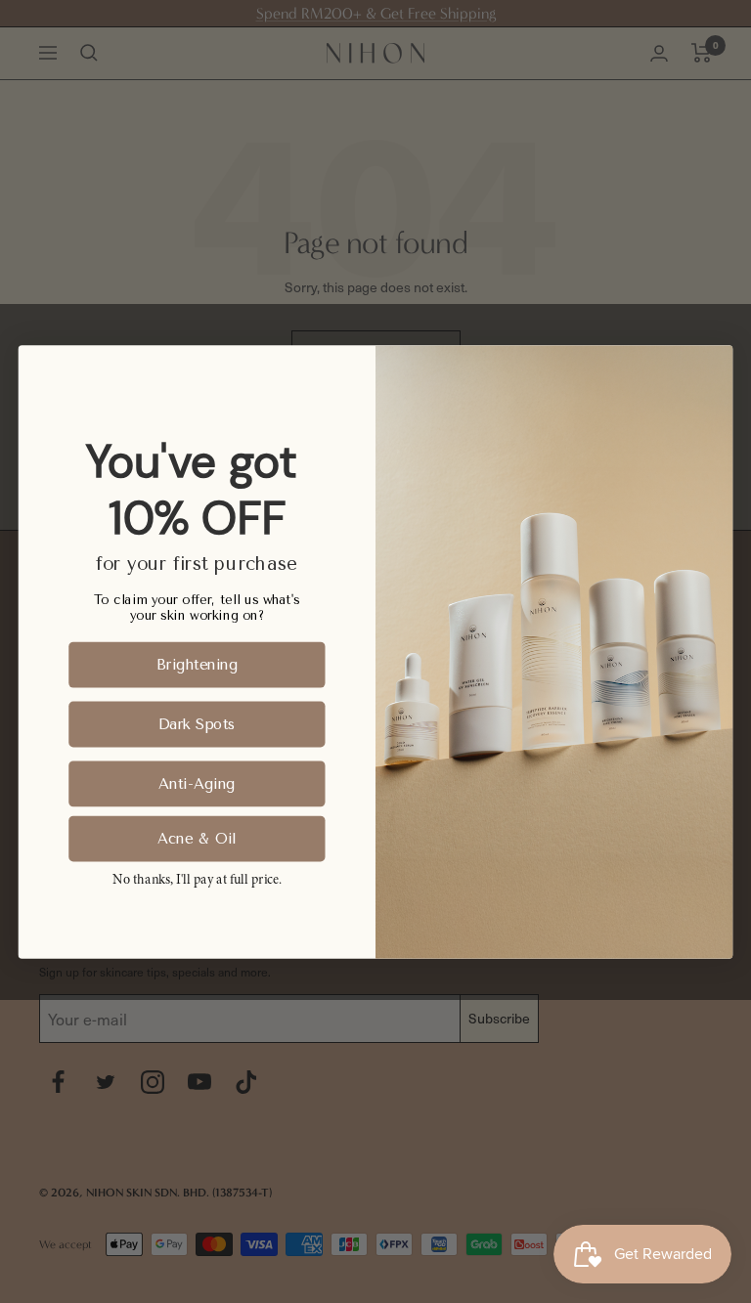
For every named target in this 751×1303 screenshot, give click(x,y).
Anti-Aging (197, 783)
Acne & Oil (197, 838)
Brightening (197, 664)
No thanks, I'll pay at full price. (196, 880)
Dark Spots (197, 723)
